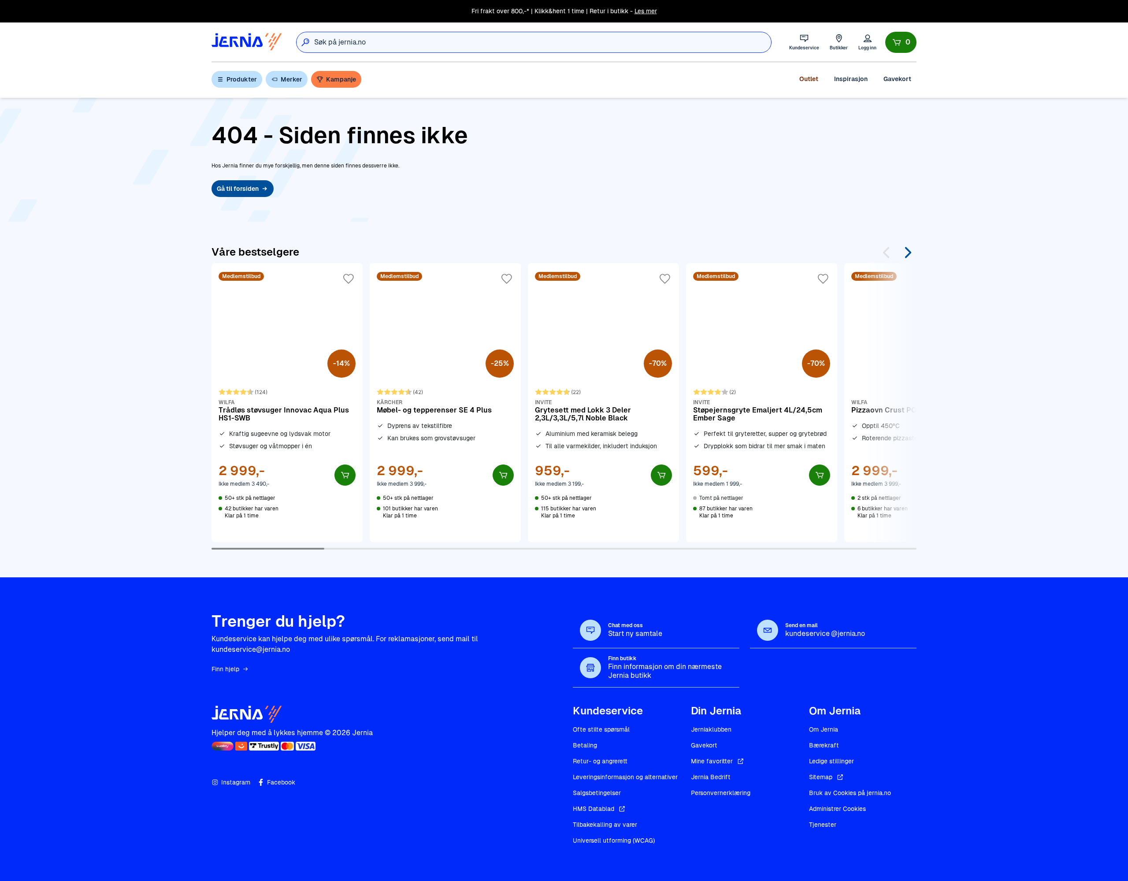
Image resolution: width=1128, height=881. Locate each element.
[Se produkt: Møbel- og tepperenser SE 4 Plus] (445, 402)
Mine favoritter (712, 761)
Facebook (281, 782)
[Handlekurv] (900, 42)
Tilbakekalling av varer (605, 825)
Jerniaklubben (711, 729)
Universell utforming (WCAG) (614, 840)
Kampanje (341, 79)
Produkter (241, 79)
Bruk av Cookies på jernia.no (850, 793)
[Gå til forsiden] (247, 42)
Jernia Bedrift (711, 777)
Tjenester (822, 825)
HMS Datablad (593, 808)
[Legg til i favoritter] (348, 279)
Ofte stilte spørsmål (601, 729)
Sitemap (820, 777)
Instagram (235, 782)
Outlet (808, 78)
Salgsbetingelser (597, 793)
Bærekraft (824, 745)
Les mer (645, 11)
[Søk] (305, 42)
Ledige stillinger (831, 761)
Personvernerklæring (720, 793)
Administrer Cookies (837, 809)
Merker (291, 79)
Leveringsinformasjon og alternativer (625, 777)
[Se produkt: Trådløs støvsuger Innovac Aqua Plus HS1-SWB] (287, 402)
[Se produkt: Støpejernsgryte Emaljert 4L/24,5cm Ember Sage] (761, 402)
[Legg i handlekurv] (345, 475)
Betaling (585, 745)
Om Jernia (823, 729)
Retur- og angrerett (600, 761)
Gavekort (897, 78)
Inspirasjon (851, 78)
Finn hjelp (225, 669)
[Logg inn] (867, 42)
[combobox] (542, 42)
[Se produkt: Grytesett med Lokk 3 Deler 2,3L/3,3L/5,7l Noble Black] (603, 402)
